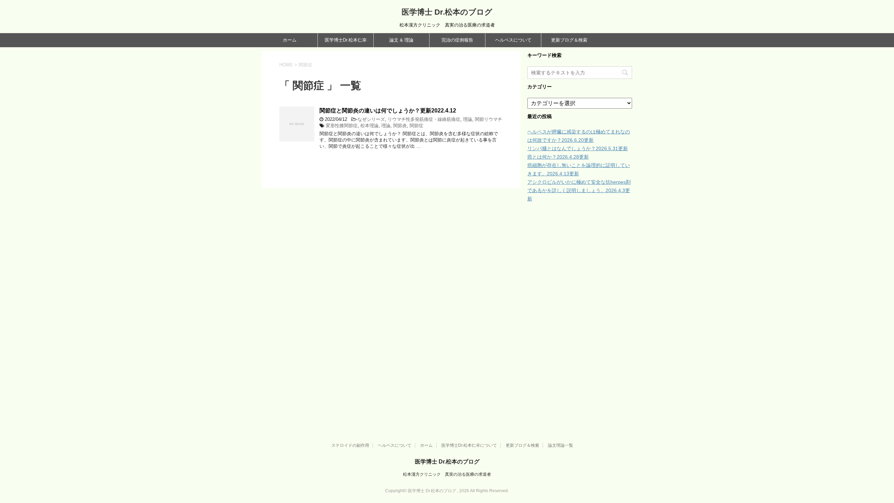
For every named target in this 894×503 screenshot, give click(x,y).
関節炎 (400, 125)
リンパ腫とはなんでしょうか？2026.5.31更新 (577, 148)
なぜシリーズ (371, 119)
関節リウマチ (488, 119)
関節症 (416, 125)
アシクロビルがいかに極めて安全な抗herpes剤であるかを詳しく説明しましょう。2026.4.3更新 (579, 190)
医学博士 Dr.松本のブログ (447, 12)
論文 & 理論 (401, 40)
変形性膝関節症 (342, 125)
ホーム (289, 40)
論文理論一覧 (560, 445)
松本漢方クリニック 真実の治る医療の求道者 (447, 474)
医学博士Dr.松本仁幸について (469, 445)
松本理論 (369, 125)
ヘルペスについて (513, 40)
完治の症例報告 (457, 40)
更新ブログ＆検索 (569, 40)
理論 (467, 119)
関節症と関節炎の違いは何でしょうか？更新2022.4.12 (388, 111)
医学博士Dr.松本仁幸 (346, 40)
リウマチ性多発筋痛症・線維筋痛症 (424, 119)
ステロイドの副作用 (350, 445)
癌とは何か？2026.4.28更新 (558, 157)
